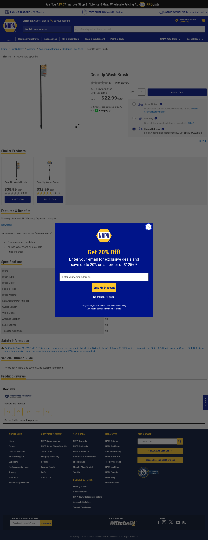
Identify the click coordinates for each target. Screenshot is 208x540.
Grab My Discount (104, 287)
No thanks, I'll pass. (104, 296)
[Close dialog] (148, 227)
